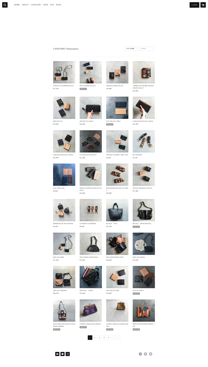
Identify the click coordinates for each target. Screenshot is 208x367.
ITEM (45, 5)
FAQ (52, 5)
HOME (17, 5)
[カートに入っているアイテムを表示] (203, 5)
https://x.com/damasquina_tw (140, 354)
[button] (194, 5)
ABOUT (25, 5)
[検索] (5, 5)
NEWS (58, 5)
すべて (143, 48)
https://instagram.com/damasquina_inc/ (145, 354)
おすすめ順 (130, 48)
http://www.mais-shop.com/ (150, 354)
